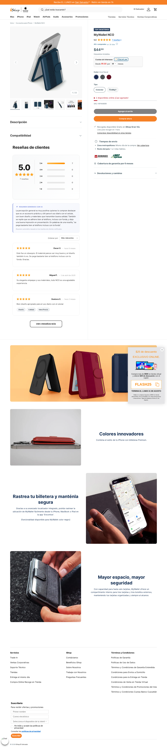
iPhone (20, 17)
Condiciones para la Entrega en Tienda (129, 677)
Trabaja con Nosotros (76, 672)
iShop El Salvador (22, 744)
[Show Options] (46, 721)
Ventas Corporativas (147, 17)
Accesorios (67, 17)
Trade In (14, 657)
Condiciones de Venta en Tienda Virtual (129, 682)
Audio (56, 17)
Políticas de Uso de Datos (123, 662)
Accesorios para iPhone (24, 23)
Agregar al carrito (125, 111)
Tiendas (112, 17)
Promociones (82, 17)
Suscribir (16, 736)
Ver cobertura (143, 145)
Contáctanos (72, 657)
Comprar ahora (125, 118)
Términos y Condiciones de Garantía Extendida (133, 667)
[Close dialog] (162, 349)
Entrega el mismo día (20, 677)
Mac (12, 17)
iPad (29, 17)
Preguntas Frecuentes (76, 677)
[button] (155, 9)
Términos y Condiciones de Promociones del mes (134, 687)
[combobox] (29, 721)
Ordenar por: (53, 238)
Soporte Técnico (18, 667)
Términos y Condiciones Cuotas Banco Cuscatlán (134, 692)
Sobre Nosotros (73, 667)
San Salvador (82, 2)
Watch (37, 17)
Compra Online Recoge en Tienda (25, 682)
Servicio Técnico (126, 17)
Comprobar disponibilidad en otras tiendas (114, 133)
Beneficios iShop (74, 662)
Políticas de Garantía (120, 657)
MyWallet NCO (40, 23)
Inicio (12, 23)
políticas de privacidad (31, 731)
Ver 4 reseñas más (46, 324)
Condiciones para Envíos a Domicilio (128, 672)
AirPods (46, 17)
